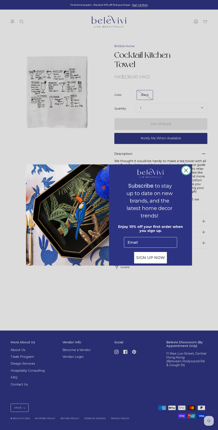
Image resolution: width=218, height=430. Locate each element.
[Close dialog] (186, 170)
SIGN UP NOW (150, 257)
